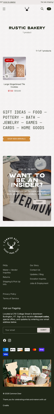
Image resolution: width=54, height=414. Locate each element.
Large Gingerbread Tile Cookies (14, 85)
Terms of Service (11, 298)
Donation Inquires (38, 279)
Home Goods (32, 127)
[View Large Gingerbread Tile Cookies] (14, 68)
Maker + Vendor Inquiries (10, 271)
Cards (8, 127)
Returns (6, 277)
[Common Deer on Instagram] (9, 340)
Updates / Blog (36, 274)
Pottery (11, 117)
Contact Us (35, 270)
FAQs (5, 265)
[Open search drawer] (42, 9)
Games (31, 122)
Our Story (34, 265)
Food (37, 112)
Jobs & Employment (39, 283)
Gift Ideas (14, 112)
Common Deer (15, 393)
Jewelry (11, 122)
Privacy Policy (9, 294)
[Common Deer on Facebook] (4, 340)
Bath (30, 117)
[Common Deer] (27, 9)
